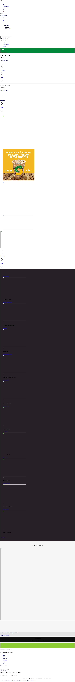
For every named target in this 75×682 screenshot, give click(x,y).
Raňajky (4, 655)
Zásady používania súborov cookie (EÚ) (7, 680)
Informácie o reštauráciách (4, 635)
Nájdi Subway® (6, 44)
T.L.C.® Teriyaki (6, 405)
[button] (3, 40)
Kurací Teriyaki (5, 431)
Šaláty (4, 663)
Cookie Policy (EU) (17, 680)
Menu (4, 42)
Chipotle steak (5, 457)
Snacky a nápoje (5, 660)
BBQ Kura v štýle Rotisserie (7, 302)
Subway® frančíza (3, 670)
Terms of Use (33, 680)
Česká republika (7, 28)
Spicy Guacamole (6, 509)
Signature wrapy (5, 658)
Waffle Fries (5, 328)
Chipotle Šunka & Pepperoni (7, 354)
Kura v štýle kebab (6, 276)
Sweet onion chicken (6, 483)
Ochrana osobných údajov (26, 680)
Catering (4, 46)
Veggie (4, 661)
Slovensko (7, 25)
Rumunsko (7, 27)
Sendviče (4, 656)
